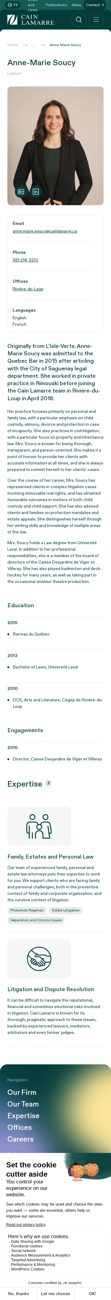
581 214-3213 (25, 260)
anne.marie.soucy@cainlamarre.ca (45, 231)
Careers (20, 1139)
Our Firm (21, 1092)
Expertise (23, 1116)
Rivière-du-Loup (28, 289)
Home (12, 44)
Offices (19, 1127)
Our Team (23, 1104)
